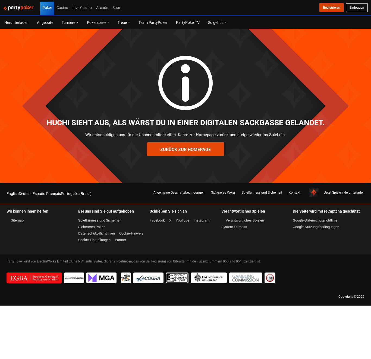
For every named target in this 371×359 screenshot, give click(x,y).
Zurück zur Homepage (185, 149)
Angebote (45, 22)
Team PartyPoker (153, 22)
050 (226, 261)
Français (53, 193)
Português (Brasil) (76, 193)
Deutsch (26, 193)
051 (239, 261)
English (13, 193)
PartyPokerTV (188, 22)
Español (39, 193)
